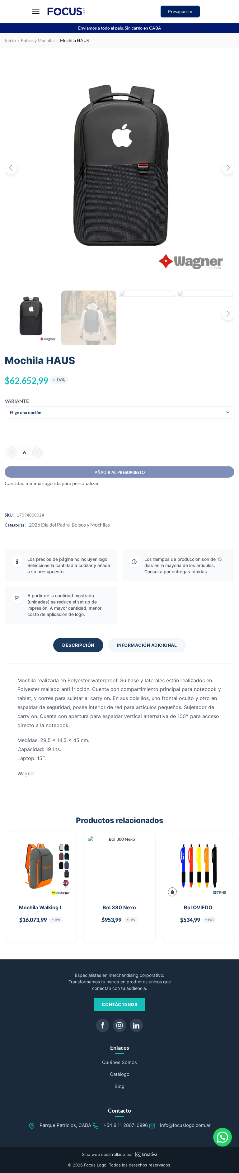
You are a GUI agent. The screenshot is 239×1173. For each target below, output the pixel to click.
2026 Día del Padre (49, 524)
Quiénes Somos (119, 1062)
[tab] (78, 645)
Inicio (10, 40)
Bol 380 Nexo (119, 907)
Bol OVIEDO (198, 907)
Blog (119, 1086)
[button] (36, 11)
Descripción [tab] (78, 645)
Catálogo (119, 1074)
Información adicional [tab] (147, 645)
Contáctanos (120, 1004)
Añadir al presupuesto (120, 472)
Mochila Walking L (41, 907)
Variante (15, 401)
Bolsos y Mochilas (38, 40)
